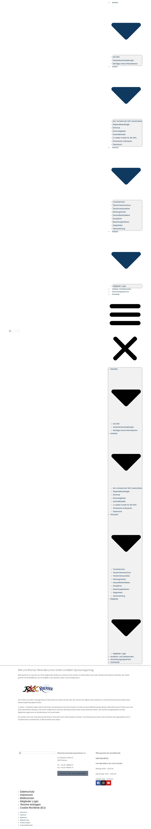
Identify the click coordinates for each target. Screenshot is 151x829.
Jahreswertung (119, 229)
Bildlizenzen (27, 798)
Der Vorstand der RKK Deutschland (127, 121)
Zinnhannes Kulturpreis (122, 141)
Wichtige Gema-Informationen (125, 64)
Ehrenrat (116, 128)
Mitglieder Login (119, 286)
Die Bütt (116, 57)
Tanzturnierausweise (121, 209)
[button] (125, 331)
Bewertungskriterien (121, 222)
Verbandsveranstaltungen (123, 60)
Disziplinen (117, 219)
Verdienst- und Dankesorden (121, 289)
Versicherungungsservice (120, 292)
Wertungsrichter (119, 212)
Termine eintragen (30, 804)
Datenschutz (27, 791)
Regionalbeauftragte (121, 124)
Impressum (117, 144)
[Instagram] (103, 782)
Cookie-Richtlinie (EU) (33, 807)
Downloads (115, 294)
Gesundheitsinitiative (121, 215)
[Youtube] (108, 782)
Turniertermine (119, 202)
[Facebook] (98, 782)
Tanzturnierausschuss (122, 205)
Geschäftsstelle (119, 134)
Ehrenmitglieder (119, 131)
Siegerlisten (118, 225)
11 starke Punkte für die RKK (125, 138)
